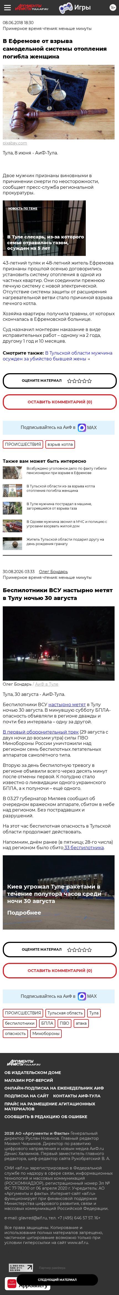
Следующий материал (57, 1280)
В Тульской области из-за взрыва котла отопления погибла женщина (61, 488)
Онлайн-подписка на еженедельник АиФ (54, 1088)
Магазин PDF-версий (28, 1080)
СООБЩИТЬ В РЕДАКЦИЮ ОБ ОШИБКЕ (45, 1116)
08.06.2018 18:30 (18, 22)
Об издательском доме (32, 1072)
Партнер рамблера (52, 1267)
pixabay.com (15, 143)
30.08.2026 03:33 (19, 571)
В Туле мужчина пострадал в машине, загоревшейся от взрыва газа (59, 506)
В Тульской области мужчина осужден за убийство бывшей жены (57, 356)
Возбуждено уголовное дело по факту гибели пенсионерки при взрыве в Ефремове (67, 470)
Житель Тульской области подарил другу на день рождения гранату (65, 541)
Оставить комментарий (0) (60, 402)
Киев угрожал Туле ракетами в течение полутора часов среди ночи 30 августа (54, 893)
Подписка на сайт (26, 1095)
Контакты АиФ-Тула (76, 1095)
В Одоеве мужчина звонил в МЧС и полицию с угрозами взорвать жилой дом (67, 524)
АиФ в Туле (46, 684)
